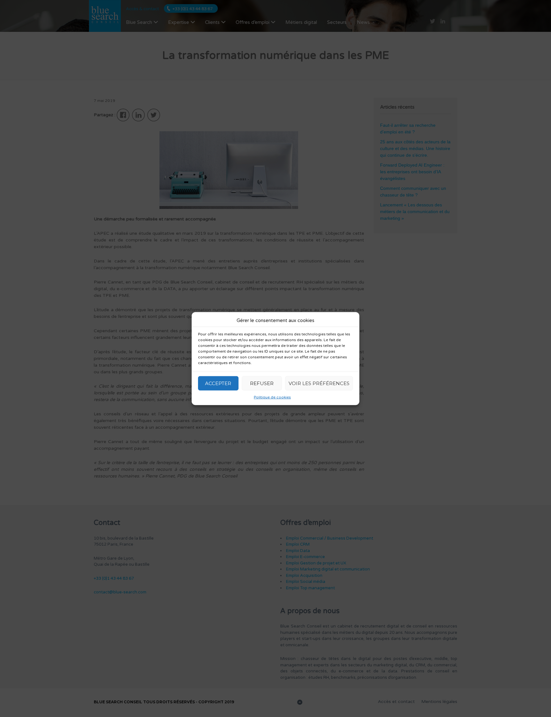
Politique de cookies (272, 397)
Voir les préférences (319, 383)
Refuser (262, 383)
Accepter (218, 383)
